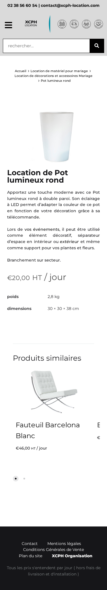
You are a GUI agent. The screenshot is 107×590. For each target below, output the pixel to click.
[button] (8, 25)
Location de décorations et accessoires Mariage (53, 76)
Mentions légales (64, 543)
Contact (30, 543)
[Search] (97, 46)
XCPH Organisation (72, 555)
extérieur (69, 241)
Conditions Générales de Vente (53, 549)
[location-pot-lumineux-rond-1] (53, 134)
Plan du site (30, 555)
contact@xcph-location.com (70, 5)
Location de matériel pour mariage (59, 71)
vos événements (42, 229)
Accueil (20, 71)
